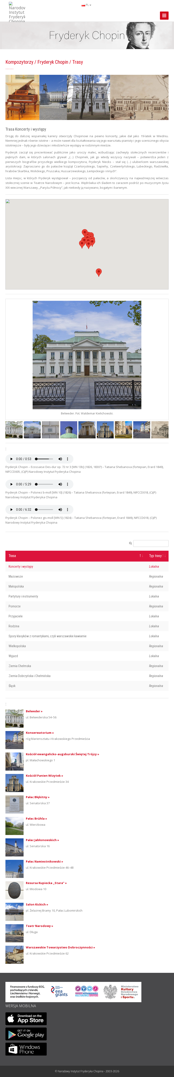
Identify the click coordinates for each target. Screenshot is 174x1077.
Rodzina (14, 626)
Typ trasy (155, 556)
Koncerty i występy (21, 566)
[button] (99, 273)
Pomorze (15, 606)
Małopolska (16, 586)
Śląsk (12, 686)
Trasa (12, 556)
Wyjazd (13, 656)
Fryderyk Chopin (52, 62)
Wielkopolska (17, 646)
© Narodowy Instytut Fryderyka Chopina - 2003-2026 (87, 1071)
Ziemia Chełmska (20, 666)
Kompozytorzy (19, 62)
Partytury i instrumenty (23, 596)
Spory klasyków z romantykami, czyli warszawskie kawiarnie (48, 636)
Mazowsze (16, 576)
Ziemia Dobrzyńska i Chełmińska (30, 676)
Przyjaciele (16, 616)
